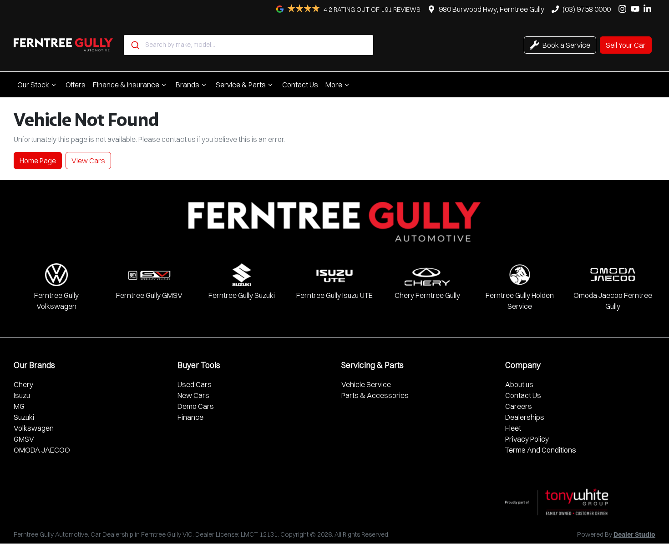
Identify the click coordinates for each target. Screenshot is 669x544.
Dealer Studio (634, 535)
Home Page (38, 160)
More (333, 84)
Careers (518, 406)
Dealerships (524, 417)
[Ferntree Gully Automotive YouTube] (637, 9)
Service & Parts (241, 84)
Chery (23, 384)
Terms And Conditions (540, 449)
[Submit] (134, 45)
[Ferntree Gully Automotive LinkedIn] (649, 9)
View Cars (88, 160)
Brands (187, 84)
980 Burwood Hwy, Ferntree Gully (491, 9)
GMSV (24, 438)
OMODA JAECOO (42, 449)
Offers (76, 84)
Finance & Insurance (126, 84)
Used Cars (194, 384)
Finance (190, 417)
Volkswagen (34, 428)
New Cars (193, 395)
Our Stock (33, 84)
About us (519, 384)
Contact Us (300, 84)
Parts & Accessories (375, 395)
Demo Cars (195, 406)
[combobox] (248, 45)
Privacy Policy (527, 438)
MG (19, 406)
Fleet (513, 428)
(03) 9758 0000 (587, 9)
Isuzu (22, 395)
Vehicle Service (366, 384)
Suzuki (24, 417)
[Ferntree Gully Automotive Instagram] (624, 9)
